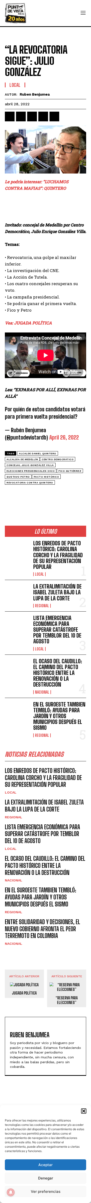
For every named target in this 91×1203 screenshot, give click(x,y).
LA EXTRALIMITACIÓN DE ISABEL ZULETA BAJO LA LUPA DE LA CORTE (57, 592)
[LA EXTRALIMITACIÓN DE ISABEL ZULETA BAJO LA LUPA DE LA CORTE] (17, 595)
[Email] (54, 116)
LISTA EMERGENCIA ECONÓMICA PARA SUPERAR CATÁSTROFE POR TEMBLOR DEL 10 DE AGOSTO (57, 630)
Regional (42, 606)
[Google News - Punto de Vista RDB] (45, 493)
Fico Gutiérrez (69, 471)
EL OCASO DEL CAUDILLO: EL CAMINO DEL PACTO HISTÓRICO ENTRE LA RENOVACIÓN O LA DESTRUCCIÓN (57, 673)
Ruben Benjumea (35, 94)
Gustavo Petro (18, 476)
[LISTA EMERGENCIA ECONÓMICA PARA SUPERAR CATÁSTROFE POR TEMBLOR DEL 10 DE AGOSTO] (17, 626)
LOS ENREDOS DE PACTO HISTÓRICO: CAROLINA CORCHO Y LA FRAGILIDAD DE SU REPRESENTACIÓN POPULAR (58, 555)
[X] (21, 116)
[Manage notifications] (11, 1192)
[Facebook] (10, 116)
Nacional (42, 692)
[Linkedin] (32, 116)
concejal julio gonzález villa (30, 465)
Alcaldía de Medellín (22, 459)
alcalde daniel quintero (37, 453)
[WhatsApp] (43, 116)
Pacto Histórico (46, 476)
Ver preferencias (45, 1191)
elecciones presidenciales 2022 (31, 471)
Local (15, 85)
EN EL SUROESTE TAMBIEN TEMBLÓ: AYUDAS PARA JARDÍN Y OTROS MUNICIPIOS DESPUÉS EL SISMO (59, 716)
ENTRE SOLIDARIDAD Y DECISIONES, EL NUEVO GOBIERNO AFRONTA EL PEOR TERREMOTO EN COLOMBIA (42, 928)
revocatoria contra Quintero (30, 482)
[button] (83, 1111)
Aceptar (45, 1164)
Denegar (45, 1178)
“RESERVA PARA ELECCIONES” (67, 1000)
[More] (66, 116)
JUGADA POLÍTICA (24, 993)
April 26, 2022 (64, 437)
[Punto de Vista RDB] (16, 13)
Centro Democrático (58, 459)
